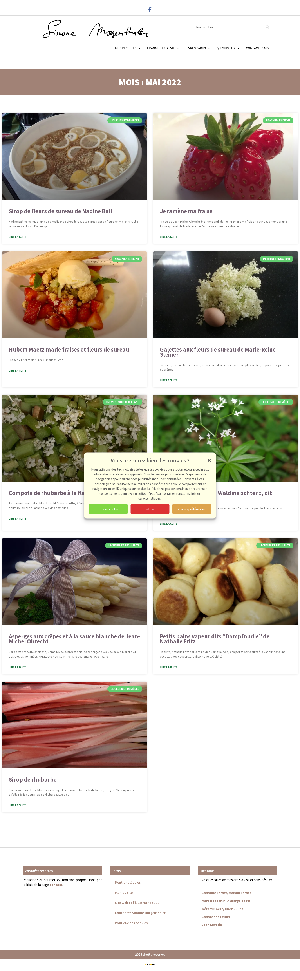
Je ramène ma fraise (186, 211)
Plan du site (124, 892)
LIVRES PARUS (196, 48)
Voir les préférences (192, 509)
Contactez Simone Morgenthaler (140, 913)
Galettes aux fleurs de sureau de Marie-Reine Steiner (218, 352)
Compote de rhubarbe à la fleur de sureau (63, 492)
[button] (209, 460)
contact (56, 884)
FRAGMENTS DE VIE (161, 48)
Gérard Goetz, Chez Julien (222, 909)
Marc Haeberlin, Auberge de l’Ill (226, 900)
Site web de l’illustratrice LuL (137, 902)
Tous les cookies (108, 509)
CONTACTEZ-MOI (258, 48)
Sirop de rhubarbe (32, 779)
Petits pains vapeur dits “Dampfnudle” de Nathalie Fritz (214, 638)
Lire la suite (17, 236)
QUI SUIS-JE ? (226, 48)
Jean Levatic (212, 924)
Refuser (150, 509)
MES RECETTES (125, 48)
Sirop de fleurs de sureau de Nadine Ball (60, 211)
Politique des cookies (131, 923)
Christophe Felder (216, 916)
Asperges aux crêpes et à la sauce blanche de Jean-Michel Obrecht (74, 638)
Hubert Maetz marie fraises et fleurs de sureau (69, 349)
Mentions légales (128, 882)
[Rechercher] (267, 27)
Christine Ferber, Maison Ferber (226, 892)
